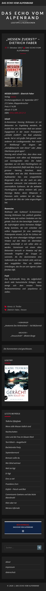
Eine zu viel (10, 478)
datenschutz (10, 572)
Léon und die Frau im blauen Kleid (20, 437)
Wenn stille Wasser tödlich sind (18, 426)
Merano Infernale (13, 508)
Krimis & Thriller (14, 306)
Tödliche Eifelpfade (13, 421)
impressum (10, 567)
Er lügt (8, 473)
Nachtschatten (11, 431)
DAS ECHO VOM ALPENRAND (17, 2)
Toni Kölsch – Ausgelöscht (16, 442)
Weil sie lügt (10, 468)
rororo (13, 96)
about (8, 562)
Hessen (24, 309)
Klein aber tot (11, 503)
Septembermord (12, 452)
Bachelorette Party (13, 447)
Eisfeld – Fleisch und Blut (16, 489)
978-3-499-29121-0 (17, 113)
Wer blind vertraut (13, 463)
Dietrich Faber (13, 309)
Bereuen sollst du (13, 458)
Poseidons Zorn (12, 484)
